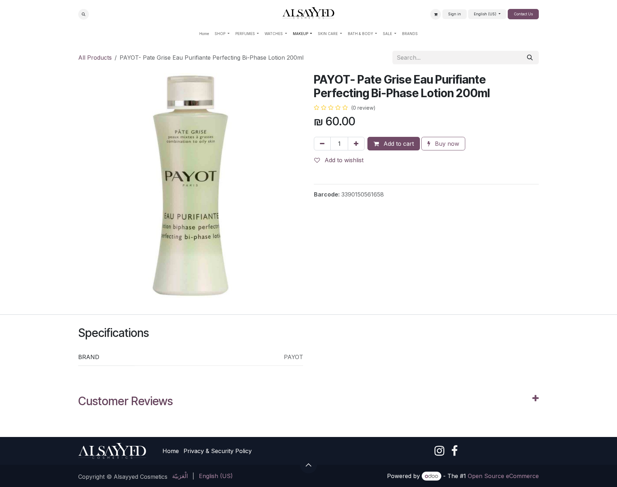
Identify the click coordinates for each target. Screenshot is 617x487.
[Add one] (356, 143)
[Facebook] (454, 451)
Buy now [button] (446, 143)
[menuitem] (204, 33)
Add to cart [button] (398, 143)
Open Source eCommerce (503, 475)
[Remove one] (322, 143)
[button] (83, 14)
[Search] (530, 57)
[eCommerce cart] (435, 14)
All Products (95, 57)
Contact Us (523, 14)
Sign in (454, 14)
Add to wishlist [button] (343, 160)
